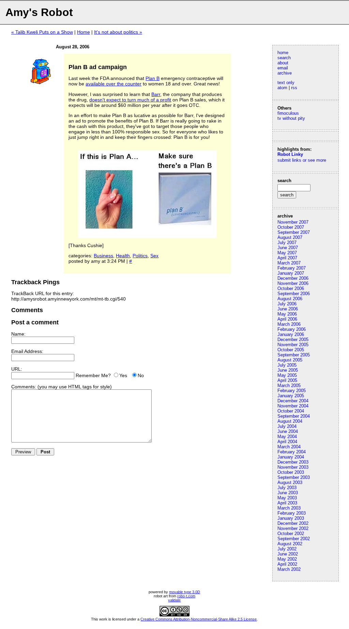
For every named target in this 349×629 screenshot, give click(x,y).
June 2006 (287, 308)
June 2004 (287, 431)
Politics (140, 255)
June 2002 (287, 554)
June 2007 (287, 247)
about (282, 62)
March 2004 (289, 446)
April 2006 (287, 319)
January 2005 (290, 395)
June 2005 (287, 370)
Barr (155, 94)
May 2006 (287, 314)
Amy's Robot (39, 12)
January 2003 (290, 518)
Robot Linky (290, 154)
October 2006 (290, 288)
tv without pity (291, 118)
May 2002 (287, 559)
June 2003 (287, 492)
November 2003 (292, 467)
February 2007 (291, 268)
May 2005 (287, 375)
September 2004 (293, 416)
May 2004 (287, 436)
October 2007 (290, 227)
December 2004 (292, 400)
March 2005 (289, 385)
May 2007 (287, 252)
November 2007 (292, 222)
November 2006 (292, 283)
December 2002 (292, 523)
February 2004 (291, 451)
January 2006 (290, 334)
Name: (18, 334)
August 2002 (289, 543)
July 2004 (287, 426)
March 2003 (289, 508)
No (141, 375)
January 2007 (290, 273)
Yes (123, 375)
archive (284, 73)
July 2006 (287, 303)
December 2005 (292, 339)
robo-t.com (186, 596)
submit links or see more (301, 160)
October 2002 (290, 533)
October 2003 (290, 472)
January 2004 (290, 456)
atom (282, 87)
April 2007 (287, 257)
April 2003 (287, 502)
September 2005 (293, 354)
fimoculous (288, 113)
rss (294, 87)
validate (174, 600)
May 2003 (287, 497)
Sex (154, 255)
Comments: (23, 386)
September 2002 (293, 538)
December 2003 (292, 462)
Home (83, 32)
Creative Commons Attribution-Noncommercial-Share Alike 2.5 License (198, 619)
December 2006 (292, 278)
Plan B (153, 78)
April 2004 (287, 441)
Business (103, 255)
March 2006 (289, 324)
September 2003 (293, 477)
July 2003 (287, 487)
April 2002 (287, 564)
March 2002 (289, 569)
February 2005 (291, 390)
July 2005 (287, 365)
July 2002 (287, 548)
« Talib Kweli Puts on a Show (42, 32)
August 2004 (289, 421)
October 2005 (290, 349)
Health (123, 255)
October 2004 (290, 411)
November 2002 (292, 528)
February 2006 (291, 329)
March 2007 (289, 262)
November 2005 (292, 344)
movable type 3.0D (184, 592)
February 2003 (291, 513)
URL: (16, 369)
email (282, 67)
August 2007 (289, 237)
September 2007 (293, 232)
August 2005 (289, 359)
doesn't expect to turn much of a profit (130, 99)
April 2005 (287, 380)
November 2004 (292, 405)
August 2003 (289, 482)
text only (285, 82)
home (282, 52)
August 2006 (289, 298)
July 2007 (287, 242)
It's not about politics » (118, 32)
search (284, 57)
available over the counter (113, 83)
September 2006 (293, 293)
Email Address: (27, 351)
